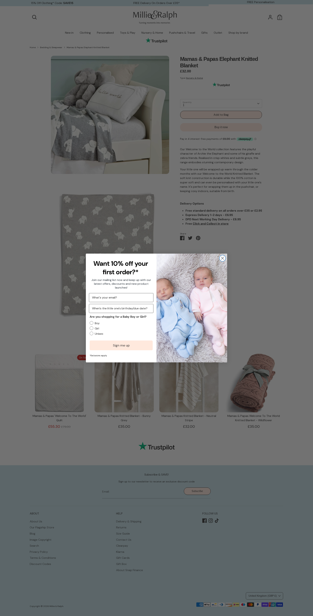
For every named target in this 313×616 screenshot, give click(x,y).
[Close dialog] (222, 258)
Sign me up (121, 345)
